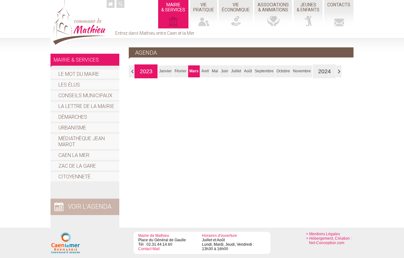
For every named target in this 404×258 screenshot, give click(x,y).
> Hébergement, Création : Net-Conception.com (329, 240)
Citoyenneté (74, 177)
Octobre (283, 71)
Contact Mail (149, 249)
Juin (224, 71)
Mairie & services (76, 60)
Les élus (69, 85)
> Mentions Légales (323, 234)
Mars (194, 71)
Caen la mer (73, 155)
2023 (146, 71)
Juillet (236, 71)
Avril (205, 71)
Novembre (302, 71)
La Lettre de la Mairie (86, 106)
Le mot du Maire (78, 74)
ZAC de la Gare (77, 166)
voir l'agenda (89, 206)
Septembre (264, 71)
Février (181, 71)
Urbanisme (72, 128)
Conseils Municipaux (85, 96)
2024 (324, 71)
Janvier (165, 71)
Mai (215, 71)
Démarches (72, 117)
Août (248, 71)
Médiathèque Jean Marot (81, 141)
